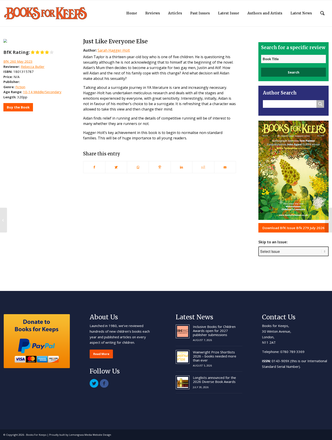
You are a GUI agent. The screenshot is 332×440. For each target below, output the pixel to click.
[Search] (322, 13)
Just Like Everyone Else (115, 41)
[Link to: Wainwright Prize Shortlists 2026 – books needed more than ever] (182, 356)
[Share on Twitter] (116, 167)
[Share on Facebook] (94, 167)
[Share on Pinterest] (159, 167)
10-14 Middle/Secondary (42, 92)
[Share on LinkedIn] (181, 167)
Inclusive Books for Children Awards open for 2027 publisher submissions (214, 331)
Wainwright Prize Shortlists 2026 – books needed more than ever (214, 356)
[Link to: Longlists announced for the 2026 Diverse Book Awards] (182, 382)
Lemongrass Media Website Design (90, 434)
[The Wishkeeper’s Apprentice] (3, 220)
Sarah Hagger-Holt (114, 50)
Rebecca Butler (32, 66)
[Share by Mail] (225, 167)
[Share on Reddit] (203, 167)
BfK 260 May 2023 (18, 61)
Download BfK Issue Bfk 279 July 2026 (293, 228)
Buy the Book (18, 107)
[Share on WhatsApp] (138, 167)
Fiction (20, 87)
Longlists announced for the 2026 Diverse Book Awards (214, 379)
